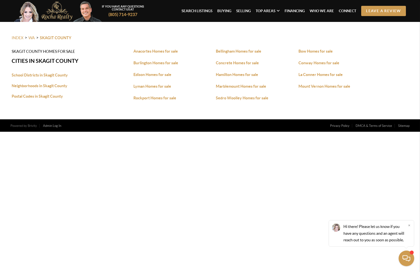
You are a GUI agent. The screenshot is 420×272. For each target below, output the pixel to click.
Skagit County (55, 38)
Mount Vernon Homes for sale (324, 86)
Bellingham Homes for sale (238, 51)
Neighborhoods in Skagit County (39, 86)
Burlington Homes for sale (155, 63)
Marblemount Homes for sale (241, 86)
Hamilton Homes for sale (237, 74)
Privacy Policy (340, 126)
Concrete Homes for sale (237, 63)
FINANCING (295, 11)
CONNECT (347, 11)
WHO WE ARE (322, 11)
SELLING (243, 11)
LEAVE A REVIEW (383, 11)
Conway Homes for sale (318, 63)
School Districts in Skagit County (40, 75)
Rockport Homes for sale (154, 98)
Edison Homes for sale (152, 74)
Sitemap (404, 126)
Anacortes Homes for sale (155, 51)
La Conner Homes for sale (320, 74)
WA (31, 38)
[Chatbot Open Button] (406, 258)
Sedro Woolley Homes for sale (242, 98)
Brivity (32, 126)
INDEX (17, 38)
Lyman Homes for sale (152, 86)
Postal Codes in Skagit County (37, 96)
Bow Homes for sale (315, 51)
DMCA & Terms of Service (374, 126)
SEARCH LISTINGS (197, 11)
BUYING (224, 11)
